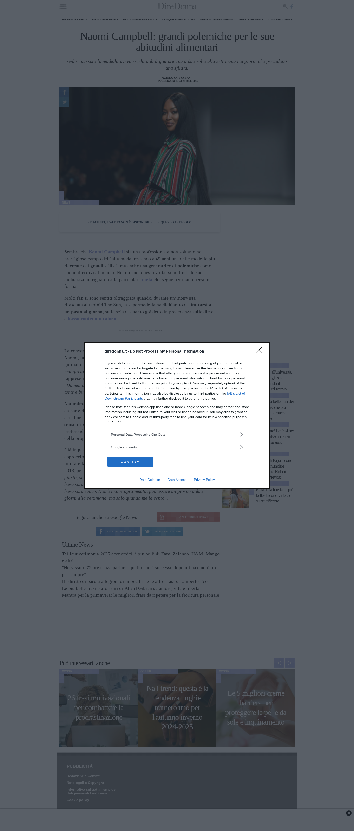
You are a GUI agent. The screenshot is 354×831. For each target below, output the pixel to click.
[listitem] (177, 434)
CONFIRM (130, 462)
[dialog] (177, 415)
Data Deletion (149, 479)
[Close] (260, 351)
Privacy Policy (204, 479)
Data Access (177, 479)
